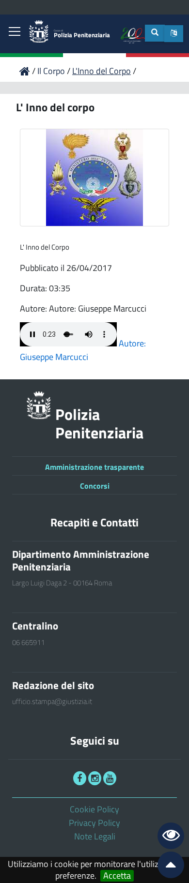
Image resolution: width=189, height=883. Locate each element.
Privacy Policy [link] (94, 822)
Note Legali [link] (94, 836)
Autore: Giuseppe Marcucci (83, 350)
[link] (14, 32)
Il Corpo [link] (52, 70)
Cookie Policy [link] (94, 809)
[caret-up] (167, 866)
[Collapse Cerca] (155, 33)
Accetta (117, 876)
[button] (173, 33)
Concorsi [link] (95, 486)
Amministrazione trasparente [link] (94, 467)
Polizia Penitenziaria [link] (82, 34)
